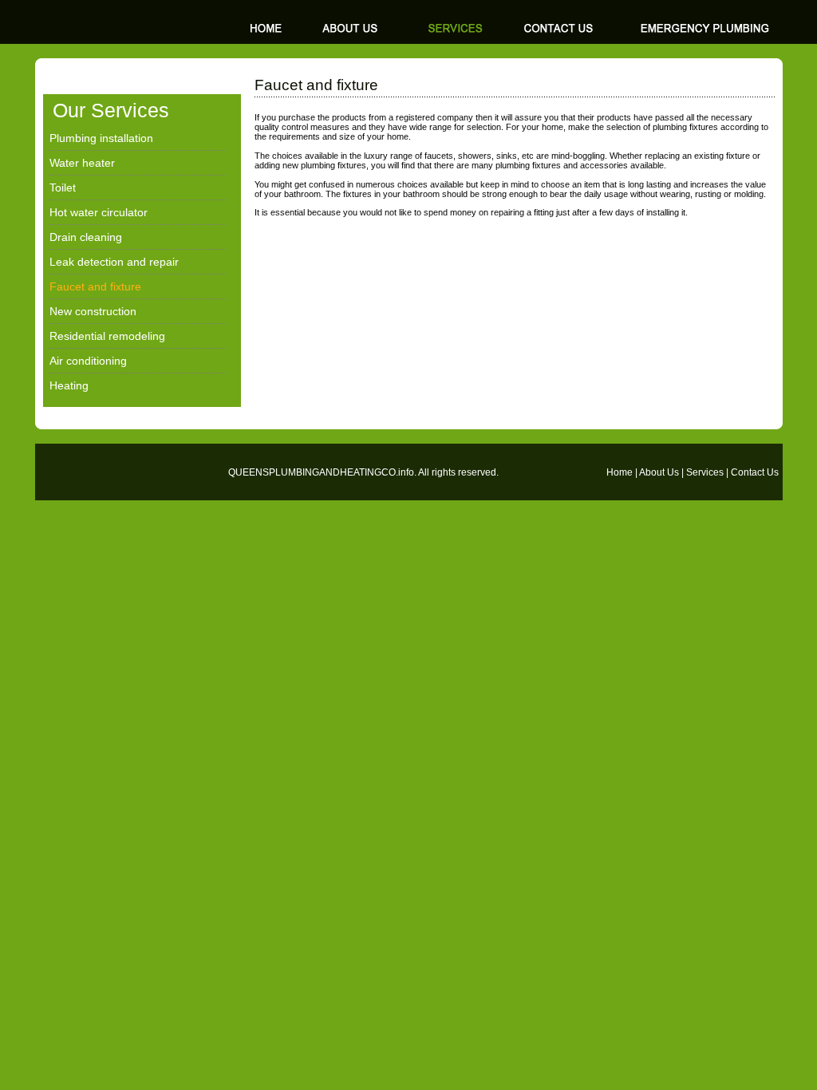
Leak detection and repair (114, 261)
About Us (659, 472)
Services (705, 472)
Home (619, 472)
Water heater (82, 162)
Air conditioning (88, 360)
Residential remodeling (107, 336)
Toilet (62, 187)
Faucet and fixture (95, 286)
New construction (92, 311)
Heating (69, 385)
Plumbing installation (101, 138)
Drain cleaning (85, 237)
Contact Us (755, 472)
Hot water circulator (98, 212)
